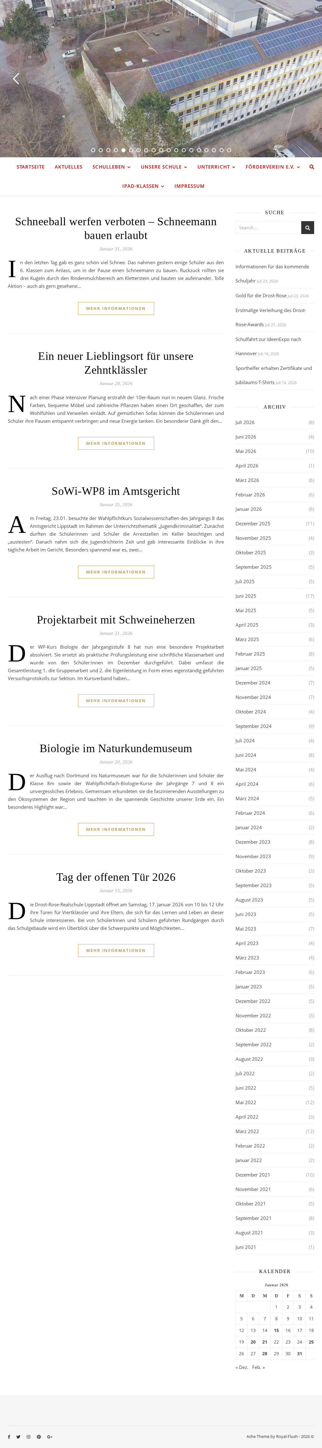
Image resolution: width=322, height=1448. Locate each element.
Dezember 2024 (253, 682)
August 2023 (249, 900)
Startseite (31, 167)
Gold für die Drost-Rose (261, 295)
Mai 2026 (246, 451)
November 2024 (253, 697)
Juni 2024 (246, 755)
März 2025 (247, 639)
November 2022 (253, 1015)
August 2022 (249, 1059)
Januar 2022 (249, 1160)
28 (264, 1353)
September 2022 (254, 1044)
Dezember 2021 (253, 1174)
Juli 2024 (245, 740)
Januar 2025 (249, 668)
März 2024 (247, 798)
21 (264, 1342)
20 (253, 1342)
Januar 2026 (249, 509)
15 (276, 1330)
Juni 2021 (246, 1247)
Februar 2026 (250, 494)
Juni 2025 (246, 596)
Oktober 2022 (251, 1030)
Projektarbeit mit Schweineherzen (116, 619)
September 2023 (254, 885)
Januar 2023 (249, 986)
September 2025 (254, 567)
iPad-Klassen (140, 186)
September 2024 (254, 726)
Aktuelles (68, 167)
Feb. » (258, 1367)
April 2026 (247, 465)
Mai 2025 (246, 610)
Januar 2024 (249, 827)
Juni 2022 (246, 1088)
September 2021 (254, 1218)
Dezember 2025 (253, 523)
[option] (161, 78)
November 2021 (253, 1189)
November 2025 (253, 538)
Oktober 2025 (251, 552)
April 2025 (247, 625)
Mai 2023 (246, 928)
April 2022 (247, 1117)
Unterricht (213, 167)
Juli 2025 (245, 581)
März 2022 (247, 1131)
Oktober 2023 (251, 871)
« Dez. (242, 1367)
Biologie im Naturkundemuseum (116, 748)
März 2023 (247, 957)
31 (299, 1353)
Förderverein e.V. (270, 167)
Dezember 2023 (253, 842)
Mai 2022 (246, 1102)
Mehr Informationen (116, 308)
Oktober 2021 (251, 1203)
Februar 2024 (250, 813)
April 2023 (247, 943)
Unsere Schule (161, 167)
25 (311, 1342)
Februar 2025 (250, 654)
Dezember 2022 (253, 1001)
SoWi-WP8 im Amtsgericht (116, 491)
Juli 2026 (245, 422)
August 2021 (249, 1232)
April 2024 (247, 784)
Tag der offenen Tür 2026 (115, 877)
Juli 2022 (245, 1073)
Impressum (190, 186)
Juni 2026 (246, 436)
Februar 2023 (250, 972)
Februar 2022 (250, 1146)
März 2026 (247, 480)
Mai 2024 (246, 769)
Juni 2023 (246, 914)
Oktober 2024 (251, 711)
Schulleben (108, 167)
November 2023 (253, 856)
